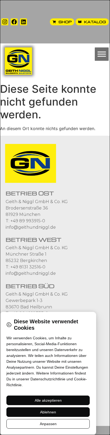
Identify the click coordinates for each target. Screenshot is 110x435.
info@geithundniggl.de (31, 227)
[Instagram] (4, 21)
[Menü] (101, 54)
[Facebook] (14, 21)
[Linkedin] (23, 21)
